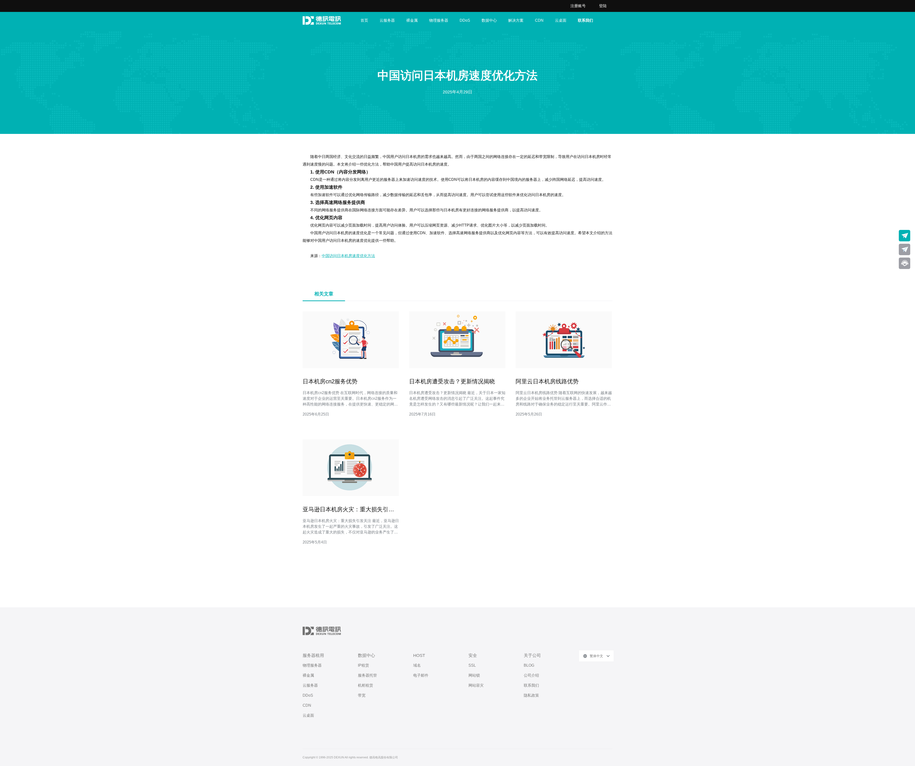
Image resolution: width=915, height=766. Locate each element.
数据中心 (489, 20)
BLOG (529, 665)
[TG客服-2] (904, 249)
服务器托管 (367, 675)
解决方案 (516, 20)
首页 (364, 20)
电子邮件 (420, 675)
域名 (417, 665)
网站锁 (474, 675)
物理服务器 (438, 20)
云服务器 (387, 20)
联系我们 (585, 20)
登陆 (603, 6)
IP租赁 (363, 665)
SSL (472, 665)
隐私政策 (531, 695)
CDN (539, 20)
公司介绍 (531, 675)
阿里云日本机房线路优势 (547, 381)
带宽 (362, 695)
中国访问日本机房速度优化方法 (348, 256)
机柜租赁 (365, 685)
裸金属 (412, 20)
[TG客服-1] (904, 235)
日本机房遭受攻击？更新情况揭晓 (452, 381)
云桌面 (560, 20)
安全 (472, 655)
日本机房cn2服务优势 (330, 381)
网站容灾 (476, 685)
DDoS (465, 20)
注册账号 (578, 6)
